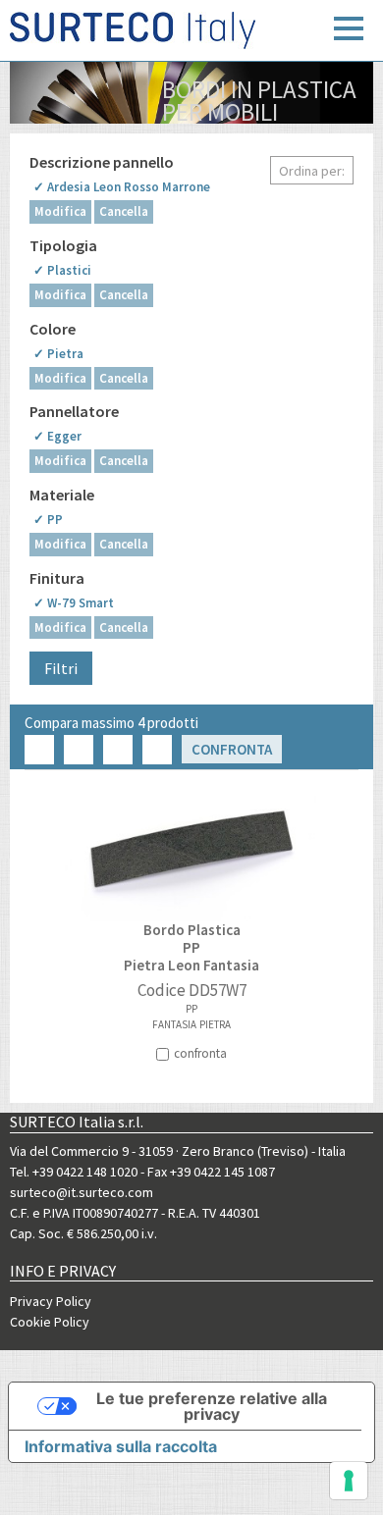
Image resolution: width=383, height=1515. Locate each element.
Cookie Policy (49, 1322)
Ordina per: (312, 171)
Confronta (232, 749)
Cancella (123, 211)
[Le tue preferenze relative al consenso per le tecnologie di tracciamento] (348, 1480)
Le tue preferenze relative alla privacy (211, 1406)
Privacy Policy (50, 1301)
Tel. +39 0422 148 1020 (73, 1171)
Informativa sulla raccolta (121, 1446)
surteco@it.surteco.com (81, 1192)
